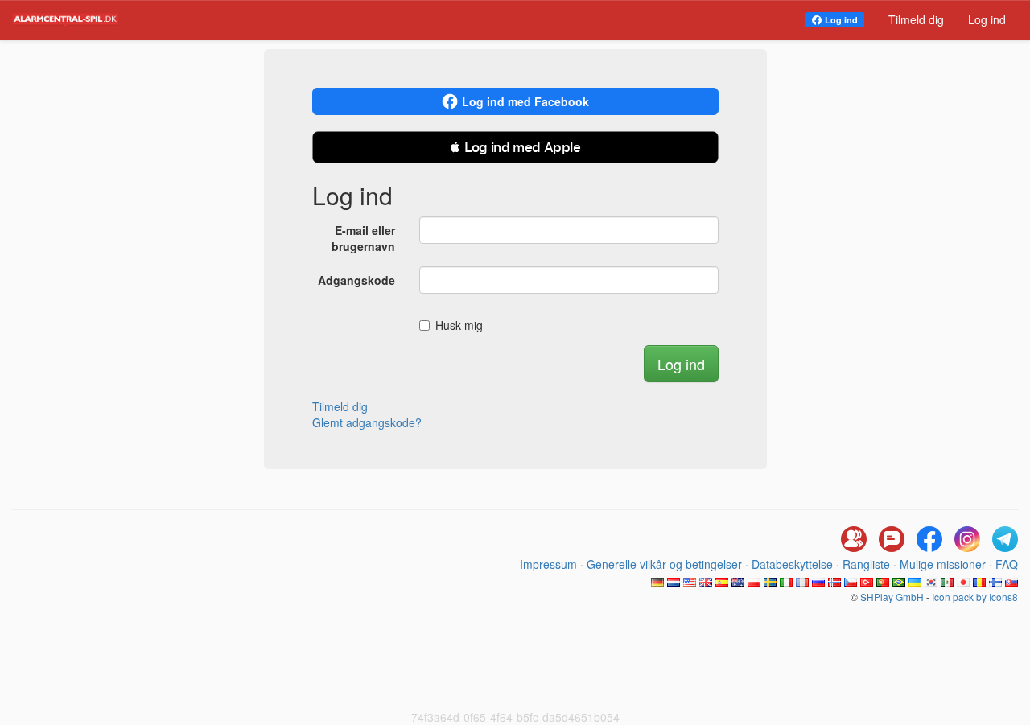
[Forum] (854, 539)
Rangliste (866, 564)
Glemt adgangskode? (367, 422)
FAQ (1006, 564)
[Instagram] (967, 539)
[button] (515, 147)
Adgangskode (356, 280)
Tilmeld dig (916, 19)
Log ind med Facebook (525, 101)
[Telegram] (1005, 539)
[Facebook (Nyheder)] (929, 539)
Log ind (841, 20)
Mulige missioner (943, 564)
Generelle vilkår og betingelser (664, 564)
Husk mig (459, 325)
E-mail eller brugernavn (363, 238)
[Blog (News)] (891, 539)
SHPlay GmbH (892, 596)
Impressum (548, 564)
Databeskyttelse (792, 564)
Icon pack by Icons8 (975, 596)
